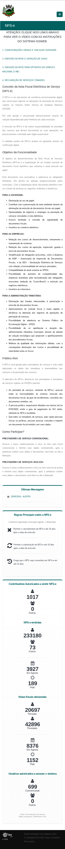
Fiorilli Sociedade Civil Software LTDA (40, 834)
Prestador (32, 728)
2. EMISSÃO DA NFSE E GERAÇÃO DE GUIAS (24, 59)
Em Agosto (32, 673)
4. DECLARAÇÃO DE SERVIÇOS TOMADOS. (23, 80)
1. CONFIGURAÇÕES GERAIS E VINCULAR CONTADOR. (29, 50)
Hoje (32, 687)
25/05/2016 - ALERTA (21, 496)
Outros (32, 613)
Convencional (32, 790)
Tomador (32, 714)
